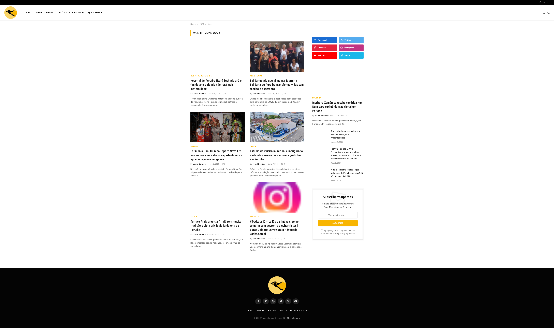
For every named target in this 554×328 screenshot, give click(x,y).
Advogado (255, 216)
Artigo (194, 146)
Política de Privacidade (71, 12)
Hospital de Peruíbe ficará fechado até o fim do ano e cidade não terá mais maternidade (216, 85)
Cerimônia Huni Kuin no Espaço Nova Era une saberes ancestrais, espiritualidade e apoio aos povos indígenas (216, 155)
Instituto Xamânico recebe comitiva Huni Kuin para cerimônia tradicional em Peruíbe (337, 107)
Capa (27, 12)
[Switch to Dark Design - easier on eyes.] (544, 13)
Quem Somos (95, 12)
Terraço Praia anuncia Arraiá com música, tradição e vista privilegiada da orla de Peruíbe (216, 226)
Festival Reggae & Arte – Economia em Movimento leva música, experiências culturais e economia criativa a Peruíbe (346, 154)
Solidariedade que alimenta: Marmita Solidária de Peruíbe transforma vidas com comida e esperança (277, 85)
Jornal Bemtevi (199, 93)
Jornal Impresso (44, 12)
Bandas (254, 146)
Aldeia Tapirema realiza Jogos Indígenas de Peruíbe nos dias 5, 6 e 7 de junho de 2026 (347, 173)
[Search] (548, 12)
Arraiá (193, 216)
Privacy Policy (339, 233)
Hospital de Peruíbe (201, 75)
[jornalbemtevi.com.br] (11, 12)
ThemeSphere (293, 318)
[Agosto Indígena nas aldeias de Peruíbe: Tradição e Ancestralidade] (320, 134)
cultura (316, 97)
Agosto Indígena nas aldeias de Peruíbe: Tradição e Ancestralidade (345, 135)
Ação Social (256, 75)
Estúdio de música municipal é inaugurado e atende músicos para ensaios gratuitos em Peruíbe (276, 155)
